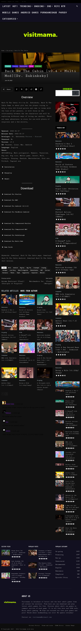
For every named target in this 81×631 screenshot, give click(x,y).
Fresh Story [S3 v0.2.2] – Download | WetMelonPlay (18, 552)
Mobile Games (10, 12)
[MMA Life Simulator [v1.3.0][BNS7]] (9, 347)
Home (2, 50)
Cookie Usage (69, 625)
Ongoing (39, 6)
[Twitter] (21, 89)
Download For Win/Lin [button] (12, 194)
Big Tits (29, 267)
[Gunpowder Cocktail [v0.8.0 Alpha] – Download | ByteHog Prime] (5, 576)
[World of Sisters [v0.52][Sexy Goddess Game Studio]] (27, 299)
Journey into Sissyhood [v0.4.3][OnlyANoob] (27, 360)
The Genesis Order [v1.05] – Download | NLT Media (45, 565)
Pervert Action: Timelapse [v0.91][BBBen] (8, 337)
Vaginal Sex (25, 272)
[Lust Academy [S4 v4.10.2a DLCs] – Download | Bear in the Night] (5, 563)
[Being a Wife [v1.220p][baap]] (27, 372)
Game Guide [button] (8, 247)
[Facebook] (17, 89)
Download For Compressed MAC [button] (15, 229)
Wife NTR (59, 6)
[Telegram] (36, 89)
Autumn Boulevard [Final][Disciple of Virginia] (12, 282)
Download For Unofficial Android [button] (16, 212)
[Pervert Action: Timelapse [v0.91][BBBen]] (9, 324)
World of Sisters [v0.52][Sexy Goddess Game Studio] (66, 167)
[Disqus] (27, 426)
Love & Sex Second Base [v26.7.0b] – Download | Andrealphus (67, 349)
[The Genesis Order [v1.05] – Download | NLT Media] (32, 565)
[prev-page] (2, 394)
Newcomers (4, 307)
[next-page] (6, 394)
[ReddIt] (31, 89)
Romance (5, 272)
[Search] (75, 93)
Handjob (4, 270)
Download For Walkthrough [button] (14, 235)
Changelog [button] (8, 173)
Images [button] (6, 179)
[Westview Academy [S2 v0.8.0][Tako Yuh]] (45, 324)
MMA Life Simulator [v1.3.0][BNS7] (71, 444)
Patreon (29, 136)
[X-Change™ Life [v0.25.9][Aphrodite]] (27, 324)
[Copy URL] (41, 89)
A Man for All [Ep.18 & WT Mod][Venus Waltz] (72, 507)
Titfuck (12, 272)
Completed (4, 355)
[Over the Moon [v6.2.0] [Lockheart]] (59, 530)
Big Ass (22, 267)
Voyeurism (34, 272)
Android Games (30, 12)
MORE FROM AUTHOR (28, 290)
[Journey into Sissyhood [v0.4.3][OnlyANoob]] (27, 347)
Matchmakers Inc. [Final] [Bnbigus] (41, 282)
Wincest (42, 272)
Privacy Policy (34, 625)
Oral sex (47, 270)
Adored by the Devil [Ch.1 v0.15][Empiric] (71, 497)
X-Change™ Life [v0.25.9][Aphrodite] (25, 337)
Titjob (18, 272)
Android (15, 267)
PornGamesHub (48, 12)
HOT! (15, 6)
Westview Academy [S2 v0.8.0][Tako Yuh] (44, 337)
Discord (38, 136)
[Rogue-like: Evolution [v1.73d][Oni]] (45, 299)
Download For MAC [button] (11, 200)
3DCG (9, 267)
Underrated (38, 66)
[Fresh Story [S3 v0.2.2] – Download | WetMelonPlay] (5, 553)
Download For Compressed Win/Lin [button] (17, 223)
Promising (15, 66)
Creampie (36, 267)
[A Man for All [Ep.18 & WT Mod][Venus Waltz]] (59, 507)
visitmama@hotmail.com (42, 617)
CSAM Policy (59, 625)
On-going (9, 50)
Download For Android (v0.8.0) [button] (16, 206)
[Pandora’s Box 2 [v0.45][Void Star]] (9, 299)
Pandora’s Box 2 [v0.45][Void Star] (71, 392)
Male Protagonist (23, 270)
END (49, 6)
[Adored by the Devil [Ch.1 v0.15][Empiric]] (59, 497)
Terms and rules (47, 625)
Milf (41, 270)
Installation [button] (9, 167)
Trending (25, 6)
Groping (43, 267)
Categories (9, 18)
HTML (20, 332)
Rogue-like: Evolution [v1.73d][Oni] (44, 312)
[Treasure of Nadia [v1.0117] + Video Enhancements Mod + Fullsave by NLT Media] (32, 553)
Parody (63, 12)
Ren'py (31, 66)
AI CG (24, 1)
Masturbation (34, 270)
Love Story (13, 270)
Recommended (23, 66)
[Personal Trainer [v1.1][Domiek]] (32, 576)
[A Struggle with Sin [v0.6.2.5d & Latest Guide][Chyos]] (45, 372)
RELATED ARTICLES (9, 290)
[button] (77, 6)
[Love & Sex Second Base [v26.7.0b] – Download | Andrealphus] (45, 347)
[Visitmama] (40, 35)
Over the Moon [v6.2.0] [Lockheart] (71, 530)
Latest (6, 6)
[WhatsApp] (26, 89)
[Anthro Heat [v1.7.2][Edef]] (9, 372)
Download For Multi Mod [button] (13, 241)
